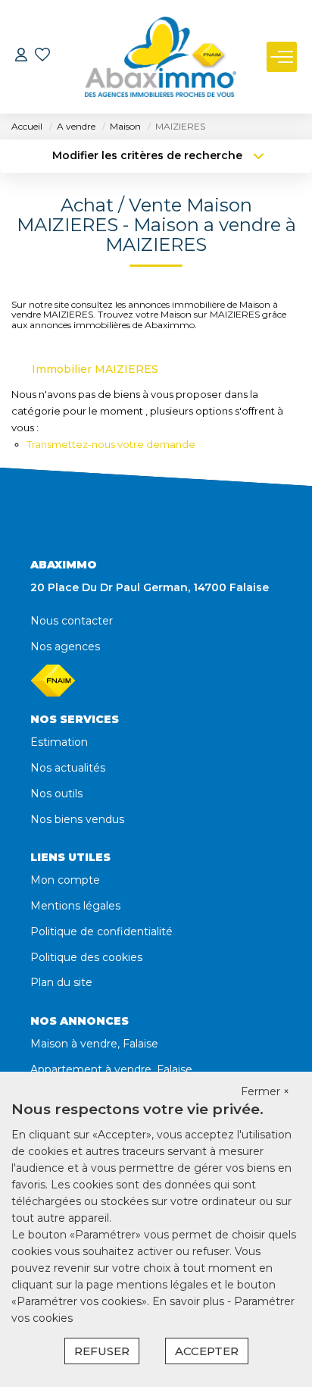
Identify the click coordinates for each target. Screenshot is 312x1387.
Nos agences (65, 646)
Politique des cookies (86, 957)
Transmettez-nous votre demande (111, 444)
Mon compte (65, 880)
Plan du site (61, 982)
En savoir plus (189, 1301)
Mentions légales (75, 906)
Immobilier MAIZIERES (95, 369)
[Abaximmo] (160, 57)
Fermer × (265, 1091)
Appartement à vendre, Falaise (111, 1069)
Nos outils (56, 793)
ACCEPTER (207, 1351)
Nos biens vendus (77, 819)
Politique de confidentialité (101, 931)
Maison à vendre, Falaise (94, 1043)
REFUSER (101, 1351)
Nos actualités (67, 768)
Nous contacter (71, 621)
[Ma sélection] (42, 56)
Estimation (59, 742)
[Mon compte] (21, 56)
